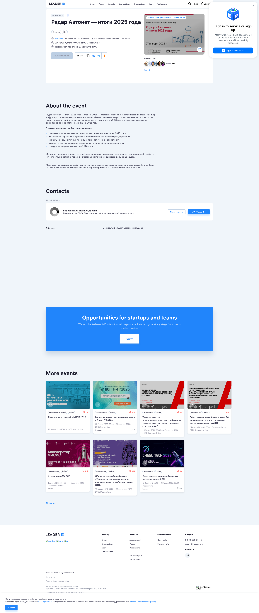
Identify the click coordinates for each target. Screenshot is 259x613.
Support (189, 534)
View (129, 339)
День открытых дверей (57, 412)
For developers (136, 555)
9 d (181, 412)
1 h (87, 412)
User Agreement (45, 601)
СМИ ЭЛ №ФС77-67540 (75, 592)
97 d (133, 412)
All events (50, 503)
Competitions (124, 4)
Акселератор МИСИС (59, 476)
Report (147, 70)
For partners (135, 559)
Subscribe (201, 212)
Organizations (139, 4)
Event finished (62, 55)
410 (181, 488)
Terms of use (50, 577)
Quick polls (162, 540)
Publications (162, 4)
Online (71, 412)
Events (92, 4)
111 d (86, 471)
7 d (228, 412)
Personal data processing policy (57, 581)
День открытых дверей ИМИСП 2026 (67, 417)
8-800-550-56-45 (193, 540)
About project (135, 540)
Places (101, 4)
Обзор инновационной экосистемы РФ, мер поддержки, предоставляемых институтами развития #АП (209, 420)
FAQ (131, 551)
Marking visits (163, 544)
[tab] (116, 534)
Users (151, 4)
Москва (59, 38)
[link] (68, 407)
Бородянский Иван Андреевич (80, 210)
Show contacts (176, 212)
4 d (181, 471)
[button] (116, 534)
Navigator (112, 4)
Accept (11, 607)
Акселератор (148, 412)
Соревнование (101, 412)
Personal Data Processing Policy (142, 601)
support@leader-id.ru (194, 544)
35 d (133, 471)
